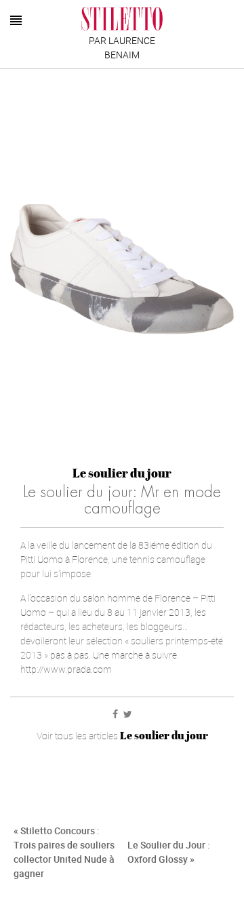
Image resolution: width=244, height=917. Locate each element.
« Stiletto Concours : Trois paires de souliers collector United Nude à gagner (64, 852)
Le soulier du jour (122, 473)
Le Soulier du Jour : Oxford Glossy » (168, 851)
